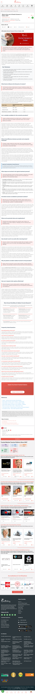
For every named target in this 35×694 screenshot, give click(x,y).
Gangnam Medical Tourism (5, 641)
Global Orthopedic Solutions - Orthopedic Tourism (17, 664)
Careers (19, 610)
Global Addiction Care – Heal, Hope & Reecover (16, 661)
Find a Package (3, 621)
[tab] (9, 479)
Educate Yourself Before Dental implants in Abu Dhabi (17, 539)
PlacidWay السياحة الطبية (28, 639)
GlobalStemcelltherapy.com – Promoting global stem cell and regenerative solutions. (6, 658)
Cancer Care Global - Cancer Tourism (6, 664)
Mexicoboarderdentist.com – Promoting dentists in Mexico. (6, 655)
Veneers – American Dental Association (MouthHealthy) (11, 400)
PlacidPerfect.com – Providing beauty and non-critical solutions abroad (17, 651)
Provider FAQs (20, 608)
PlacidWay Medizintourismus (6, 636)
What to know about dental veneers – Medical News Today (12, 405)
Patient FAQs (20, 607)
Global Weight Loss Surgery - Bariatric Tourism (17, 658)
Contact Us (20, 611)
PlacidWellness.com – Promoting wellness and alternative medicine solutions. (5, 651)
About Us (19, 601)
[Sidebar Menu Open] (1, 2)
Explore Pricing (3, 622)
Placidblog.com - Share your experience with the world (29, 646)
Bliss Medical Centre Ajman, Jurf (27, 565)
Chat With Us (17, 439)
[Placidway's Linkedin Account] (15, 615)
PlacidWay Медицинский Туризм (16, 637)
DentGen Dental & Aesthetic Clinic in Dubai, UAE (5, 565)
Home (2, 9)
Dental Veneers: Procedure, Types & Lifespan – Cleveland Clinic (13, 401)
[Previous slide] (2, 469)
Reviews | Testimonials (5, 624)
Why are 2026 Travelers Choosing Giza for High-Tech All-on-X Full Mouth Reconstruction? (5, 539)
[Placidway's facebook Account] (2, 615)
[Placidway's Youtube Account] (7, 615)
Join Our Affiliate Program (22, 603)
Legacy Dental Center (16, 564)
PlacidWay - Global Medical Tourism (6, 640)
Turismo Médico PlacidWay (17, 639)
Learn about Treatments (5, 625)
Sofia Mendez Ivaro (7, 21)
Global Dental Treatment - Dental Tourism (5, 661)
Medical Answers (7, 9)
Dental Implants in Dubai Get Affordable (28, 539)
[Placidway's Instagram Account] (12, 615)
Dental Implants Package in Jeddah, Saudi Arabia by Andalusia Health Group (17, 471)
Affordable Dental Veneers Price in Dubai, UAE (9, 420)
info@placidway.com (23, 622)
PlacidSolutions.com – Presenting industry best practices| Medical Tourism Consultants (17, 647)
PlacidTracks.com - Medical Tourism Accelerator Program (17, 642)
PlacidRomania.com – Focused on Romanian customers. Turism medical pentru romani (28, 643)
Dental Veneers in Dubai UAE (5, 496)
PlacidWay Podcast (27, 636)
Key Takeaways (4, 421)
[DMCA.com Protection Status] (20, 675)
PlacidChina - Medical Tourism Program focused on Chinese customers (6, 646)
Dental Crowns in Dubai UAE (28, 496)
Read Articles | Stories (5, 627)
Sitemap (19, 613)
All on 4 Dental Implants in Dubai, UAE (28, 517)
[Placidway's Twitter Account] (4, 615)
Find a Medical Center (5, 620)
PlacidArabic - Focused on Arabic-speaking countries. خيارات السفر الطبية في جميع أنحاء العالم (28, 651)
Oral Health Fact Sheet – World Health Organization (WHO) (12, 408)
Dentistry (13, 9)
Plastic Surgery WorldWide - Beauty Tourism (29, 655)
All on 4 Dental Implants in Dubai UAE (17, 496)
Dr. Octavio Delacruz (12, 20)
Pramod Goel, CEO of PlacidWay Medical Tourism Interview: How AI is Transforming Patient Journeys (6, 517)
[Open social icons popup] (28, 17)
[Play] (33, 18)
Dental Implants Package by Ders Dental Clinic (28, 471)
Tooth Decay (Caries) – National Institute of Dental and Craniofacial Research (15, 407)
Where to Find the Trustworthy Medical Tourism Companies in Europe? (17, 517)
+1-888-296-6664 (23, 620)
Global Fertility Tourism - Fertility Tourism (28, 658)
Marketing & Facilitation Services (24, 604)
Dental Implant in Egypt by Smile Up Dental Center (6, 471)
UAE (17, 9)
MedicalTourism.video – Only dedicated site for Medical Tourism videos (17, 655)
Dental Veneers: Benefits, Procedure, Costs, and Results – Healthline (14, 404)
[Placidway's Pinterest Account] (10, 615)
